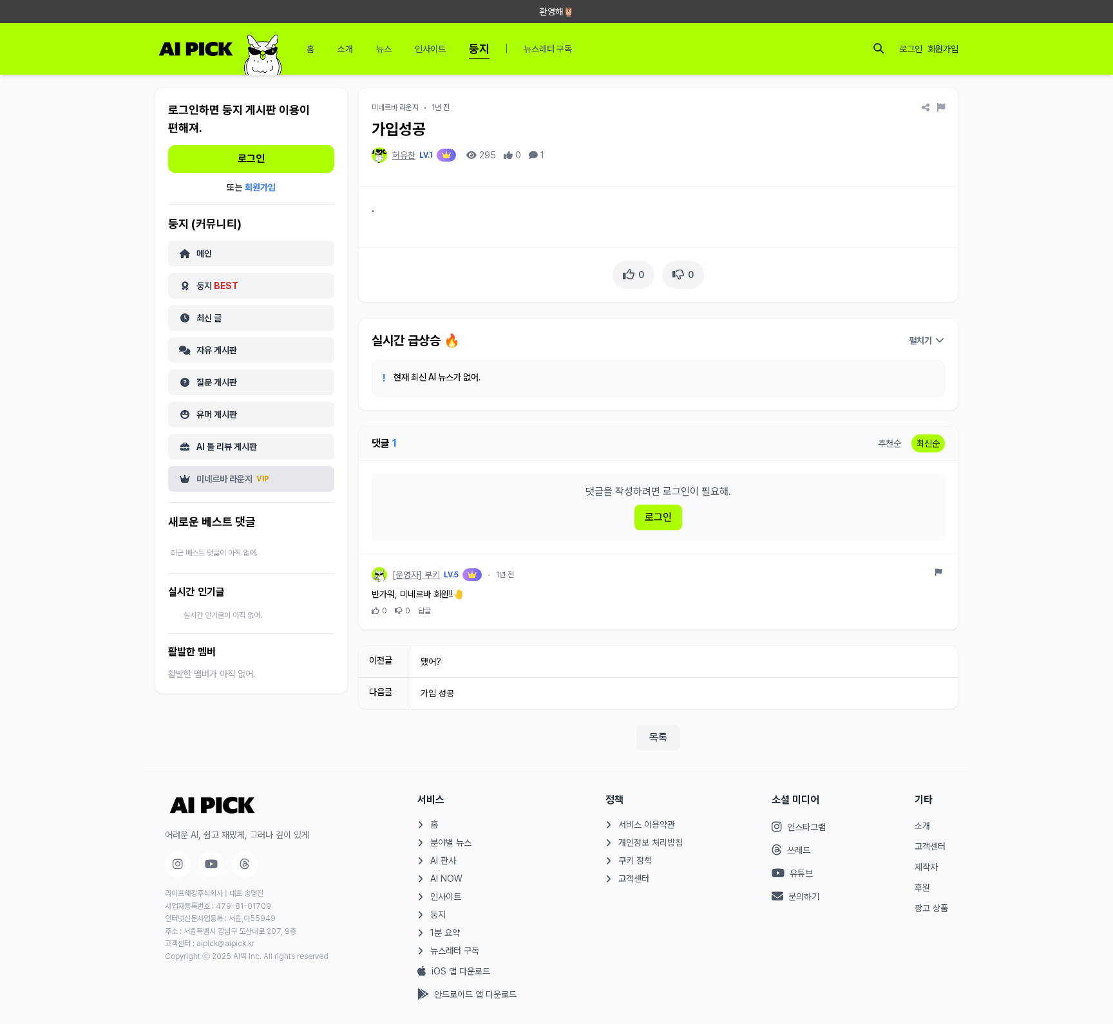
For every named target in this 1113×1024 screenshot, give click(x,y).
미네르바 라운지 (395, 107)
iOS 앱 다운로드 (461, 971)
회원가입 (943, 49)
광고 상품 (931, 908)
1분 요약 (445, 932)
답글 (424, 610)
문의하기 (803, 896)
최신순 (928, 443)
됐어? (431, 661)
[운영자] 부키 (416, 575)
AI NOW (446, 878)
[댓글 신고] (939, 572)
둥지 (438, 914)
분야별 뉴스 (450, 842)
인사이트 (445, 896)
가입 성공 (437, 693)
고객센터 (633, 878)
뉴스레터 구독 (454, 950)
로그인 (910, 49)
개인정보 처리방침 (650, 842)
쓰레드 (798, 850)
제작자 (926, 867)
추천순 (889, 443)
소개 (922, 826)
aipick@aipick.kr (225, 943)
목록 (658, 737)
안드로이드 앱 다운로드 (475, 994)
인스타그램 (806, 827)
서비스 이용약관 (646, 824)
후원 (922, 887)
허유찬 (403, 155)
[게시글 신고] (941, 107)
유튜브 (801, 873)
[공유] (925, 107)
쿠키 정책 (635, 860)
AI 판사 (443, 860)
